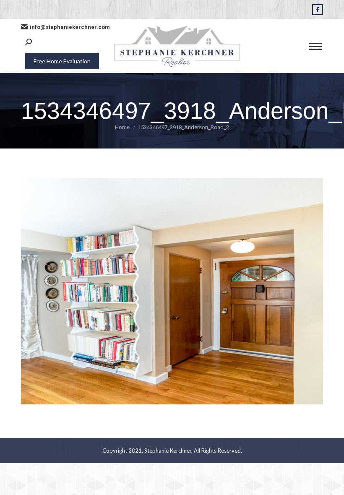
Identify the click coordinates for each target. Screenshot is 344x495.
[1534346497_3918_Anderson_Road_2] (172, 291)
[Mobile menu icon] (315, 46)
